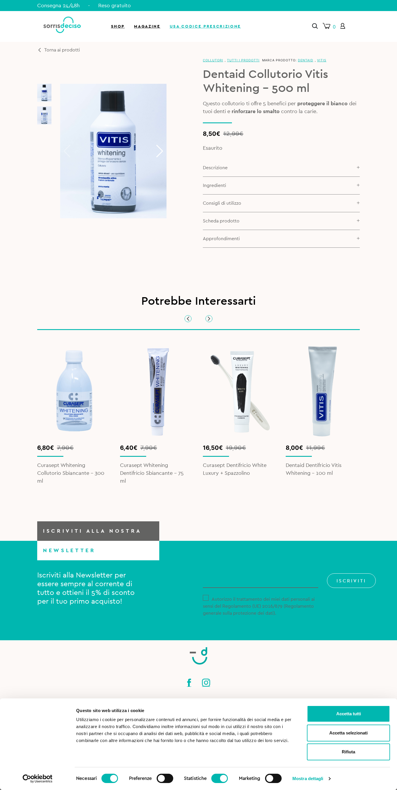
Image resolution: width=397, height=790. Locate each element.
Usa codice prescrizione (205, 26)
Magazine (147, 26)
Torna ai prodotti (62, 50)
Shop (118, 26)
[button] (160, 151)
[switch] (165, 777)
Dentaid (305, 60)
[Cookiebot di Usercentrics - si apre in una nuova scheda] (37, 778)
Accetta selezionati (348, 732)
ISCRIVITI (351, 581)
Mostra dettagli (307, 778)
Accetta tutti (348, 713)
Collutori (213, 60)
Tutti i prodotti (243, 60)
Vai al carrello (328, 78)
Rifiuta (348, 751)
